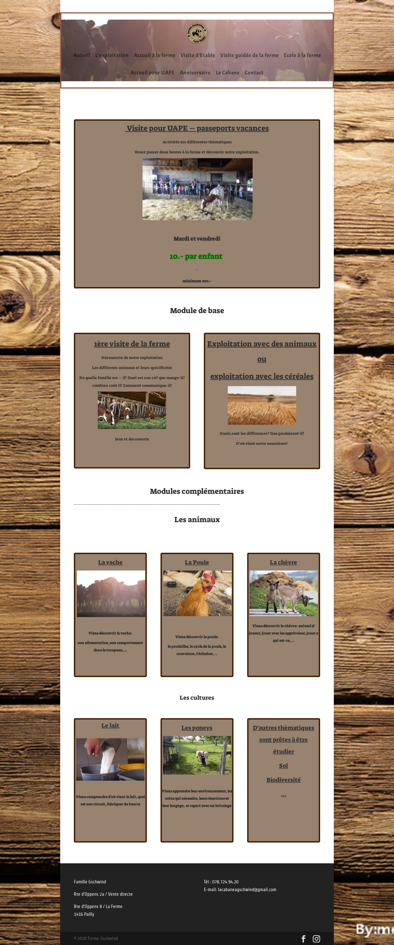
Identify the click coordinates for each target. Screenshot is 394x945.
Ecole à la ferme (302, 55)
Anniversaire (195, 72)
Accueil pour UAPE (153, 72)
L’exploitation (112, 55)
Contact (254, 72)
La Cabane (228, 72)
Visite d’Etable (198, 55)
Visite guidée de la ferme (249, 55)
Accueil (81, 55)
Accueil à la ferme (155, 55)
